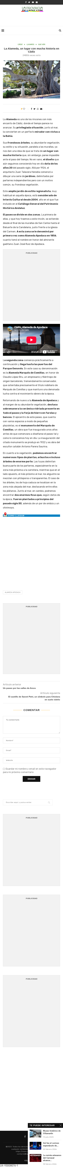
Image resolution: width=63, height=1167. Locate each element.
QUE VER (41, 44)
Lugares (30, 44)
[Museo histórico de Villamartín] (35, 1133)
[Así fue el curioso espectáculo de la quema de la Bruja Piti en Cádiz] (35, 1146)
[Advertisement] (32, 19)
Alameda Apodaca (12, 592)
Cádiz (20, 44)
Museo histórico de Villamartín (52, 1132)
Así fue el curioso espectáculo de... (51, 1144)
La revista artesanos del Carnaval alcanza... (52, 1157)
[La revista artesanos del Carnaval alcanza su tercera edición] (35, 1158)
